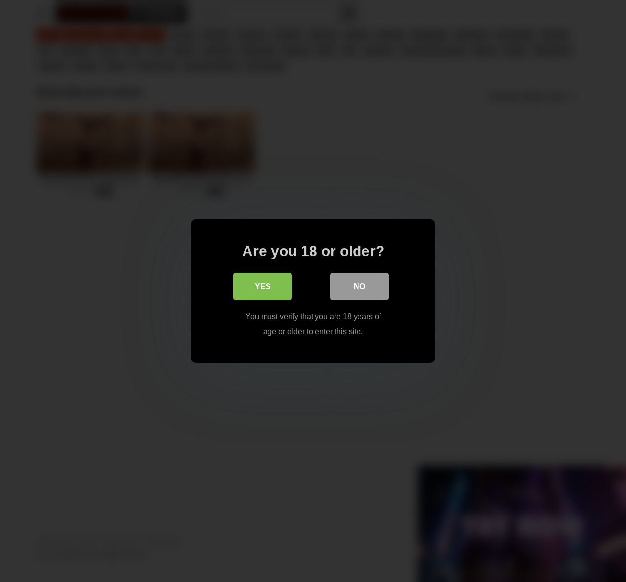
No (359, 286)
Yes (263, 286)
